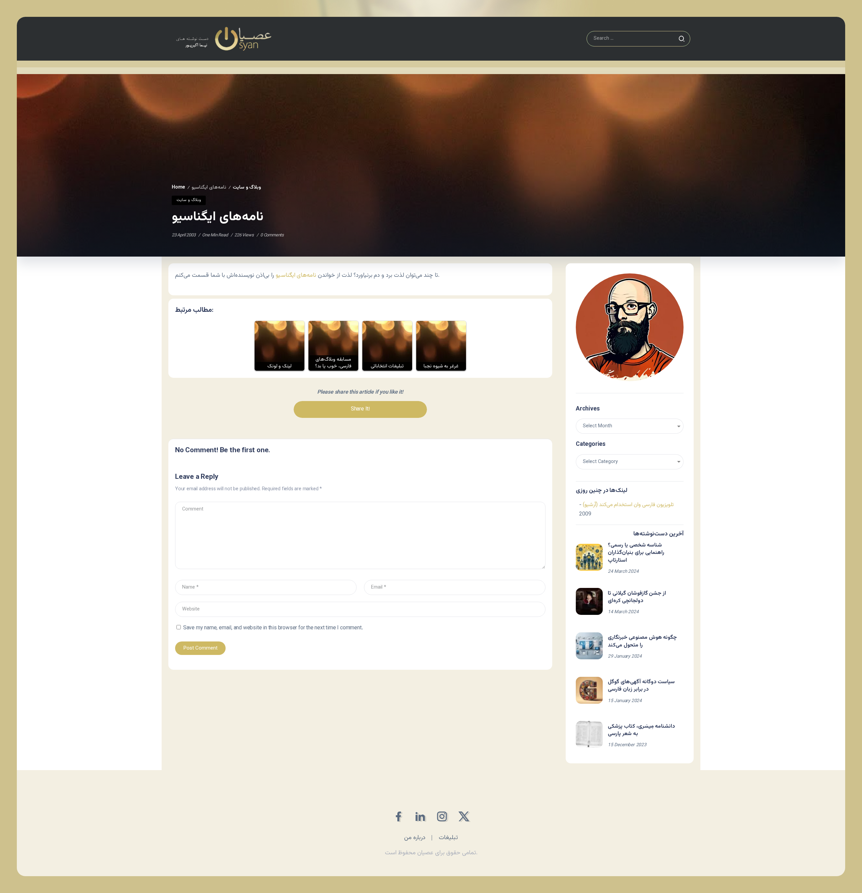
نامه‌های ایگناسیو (296, 275)
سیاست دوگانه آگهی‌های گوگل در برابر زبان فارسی (641, 686)
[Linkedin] (420, 816)
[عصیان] (223, 39)
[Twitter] (464, 816)
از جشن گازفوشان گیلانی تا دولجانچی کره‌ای (637, 597)
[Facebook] (398, 816)
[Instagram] (442, 816)
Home (178, 187)
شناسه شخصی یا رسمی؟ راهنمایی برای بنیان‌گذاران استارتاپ (636, 553)
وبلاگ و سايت (247, 187)
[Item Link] (589, 557)
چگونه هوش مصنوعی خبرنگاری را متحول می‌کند (642, 641)
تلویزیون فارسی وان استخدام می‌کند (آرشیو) (628, 505)
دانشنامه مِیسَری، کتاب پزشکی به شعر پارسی (641, 730)
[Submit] (681, 38)
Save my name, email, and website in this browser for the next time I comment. (273, 628)
